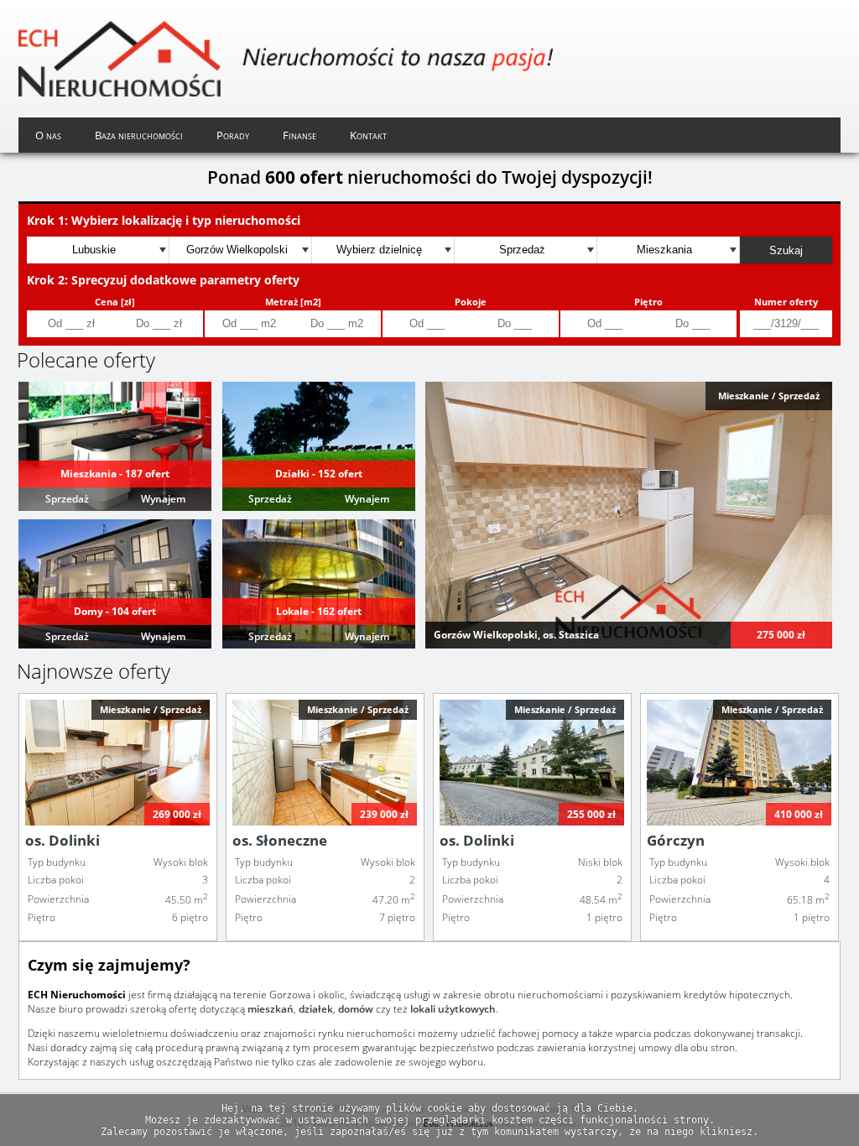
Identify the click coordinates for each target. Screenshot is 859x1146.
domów (355, 1009)
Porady (232, 135)
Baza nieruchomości (139, 135)
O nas (48, 135)
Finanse (299, 135)
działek (316, 1009)
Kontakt (368, 135)
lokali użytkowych (453, 1009)
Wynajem (163, 499)
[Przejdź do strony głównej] (285, 58)
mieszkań (270, 1009)
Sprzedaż (67, 499)
